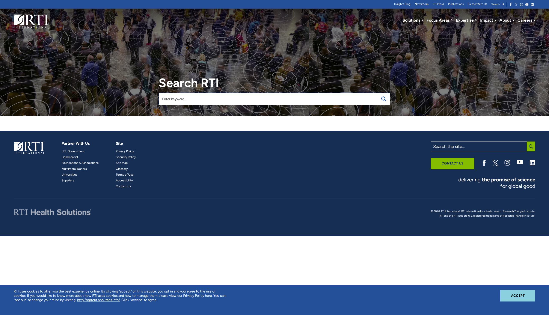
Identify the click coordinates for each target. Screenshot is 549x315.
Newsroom (421, 4)
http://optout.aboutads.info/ (98, 300)
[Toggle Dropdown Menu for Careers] (534, 20)
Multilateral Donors (74, 168)
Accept (523, 295)
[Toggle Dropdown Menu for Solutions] (422, 20)
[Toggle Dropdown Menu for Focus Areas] (452, 20)
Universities (69, 174)
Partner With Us (477, 4)
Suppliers (68, 180)
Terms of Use (125, 174)
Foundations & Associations (80, 162)
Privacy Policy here (197, 296)
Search (496, 4)
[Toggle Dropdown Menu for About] (513, 20)
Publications (456, 4)
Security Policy (126, 157)
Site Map (122, 162)
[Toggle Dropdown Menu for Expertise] (476, 20)
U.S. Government (73, 151)
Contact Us (123, 186)
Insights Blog (402, 4)
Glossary (122, 168)
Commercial (70, 157)
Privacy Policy (125, 151)
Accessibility (124, 180)
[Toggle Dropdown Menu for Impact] (495, 20)
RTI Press (438, 4)
